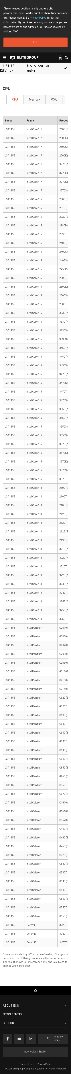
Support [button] (9, 1023)
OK (35, 42)
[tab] (35, 1006)
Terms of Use (26, 1064)
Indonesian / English (35, 1051)
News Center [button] (13, 1014)
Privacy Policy (38, 17)
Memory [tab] (34, 99)
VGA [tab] (54, 99)
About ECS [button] (11, 1005)
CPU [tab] (15, 99)
